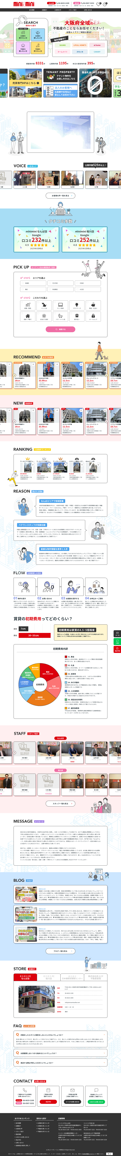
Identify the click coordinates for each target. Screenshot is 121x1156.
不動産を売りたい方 (43, 1131)
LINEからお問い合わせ (96, 1102)
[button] (14, 179)
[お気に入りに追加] (9, 364)
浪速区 (27, 283)
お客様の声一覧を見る (60, 195)
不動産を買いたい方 (43, 1129)
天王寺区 (55, 283)
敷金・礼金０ (93, 308)
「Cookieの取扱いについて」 (88, 1154)
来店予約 (48, 1102)
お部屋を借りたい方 (43, 1123)
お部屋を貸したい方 (43, 1126)
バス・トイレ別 (60, 319)
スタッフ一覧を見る (60, 803)
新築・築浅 (27, 308)
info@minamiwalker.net (72, 1002)
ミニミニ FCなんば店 (25, 977)
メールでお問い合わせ (72, 1102)
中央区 (82, 283)
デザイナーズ (77, 308)
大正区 (82, 289)
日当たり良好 (44, 319)
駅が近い (77, 319)
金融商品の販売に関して (23, 1145)
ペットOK (44, 308)
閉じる (109, 1154)
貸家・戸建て (28, 319)
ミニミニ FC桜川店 (48, 977)
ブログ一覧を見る (60, 951)
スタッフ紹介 (73, 10)
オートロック (93, 319)
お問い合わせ (88, 10)
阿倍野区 (55, 289)
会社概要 (31, 10)
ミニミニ (72, 977)
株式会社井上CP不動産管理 (95, 977)
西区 (26, 289)
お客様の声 (58, 10)
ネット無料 (60, 308)
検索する (62, 329)
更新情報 (18, 1134)
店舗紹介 (44, 10)
